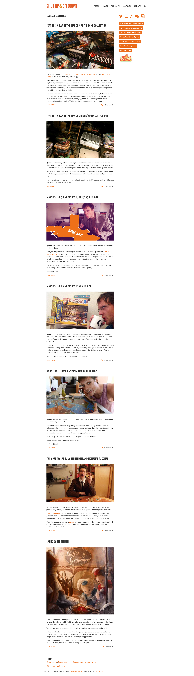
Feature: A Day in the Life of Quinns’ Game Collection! (77, 116)
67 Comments (108, 448)
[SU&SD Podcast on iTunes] (132, 17)
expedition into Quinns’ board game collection (79, 74)
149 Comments (108, 105)
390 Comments (108, 186)
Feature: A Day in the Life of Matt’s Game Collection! (76, 25)
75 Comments (108, 531)
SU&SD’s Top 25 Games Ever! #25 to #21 (68, 286)
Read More (50, 275)
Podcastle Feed (65, 662)
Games (105, 6)
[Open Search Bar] (145, 6)
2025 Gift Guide (125, 50)
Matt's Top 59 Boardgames (129, 37)
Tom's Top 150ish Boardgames (131, 28)
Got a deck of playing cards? (130, 41)
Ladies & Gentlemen (54, 513)
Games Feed (91, 662)
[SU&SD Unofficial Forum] (138, 17)
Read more (50, 105)
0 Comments (109, 647)
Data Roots (99, 672)
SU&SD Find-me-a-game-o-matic (131, 24)
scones (71, 522)
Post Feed (53, 662)
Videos (96, 6)
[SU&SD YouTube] (127, 17)
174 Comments (108, 360)
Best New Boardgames (128, 46)
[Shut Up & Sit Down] (61, 6)
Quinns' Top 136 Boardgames (130, 32)
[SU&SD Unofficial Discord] (144, 17)
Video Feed (79, 662)
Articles (127, 6)
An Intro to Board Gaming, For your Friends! (72, 371)
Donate (137, 6)
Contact (52, 666)
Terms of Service (76, 672)
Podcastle (115, 6)
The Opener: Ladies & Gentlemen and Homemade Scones (77, 459)
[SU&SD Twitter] (122, 17)
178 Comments (108, 275)
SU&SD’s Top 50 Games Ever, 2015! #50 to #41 (72, 197)
